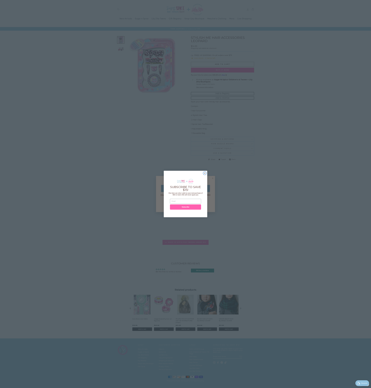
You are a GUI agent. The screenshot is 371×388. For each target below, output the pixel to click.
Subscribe (185, 207)
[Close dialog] (204, 173)
